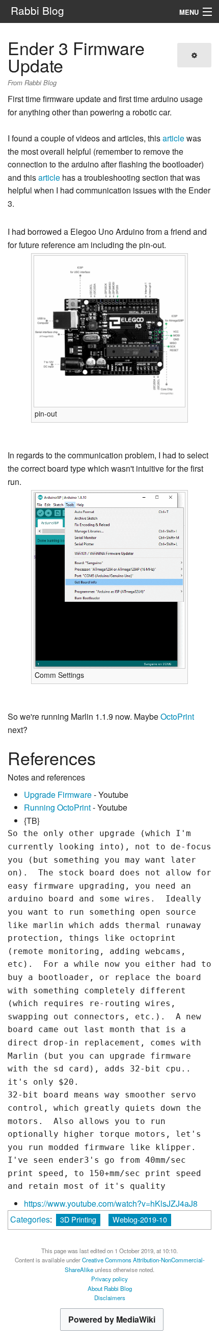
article (173, 138)
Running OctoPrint (57, 807)
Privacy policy (109, 1279)
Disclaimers (109, 1297)
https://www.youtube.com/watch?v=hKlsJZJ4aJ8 (111, 1203)
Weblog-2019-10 (140, 1219)
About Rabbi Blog (110, 1288)
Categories (30, 1219)
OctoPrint (177, 716)
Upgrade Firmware (58, 794)
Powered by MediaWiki (111, 1319)
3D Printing (78, 1219)
